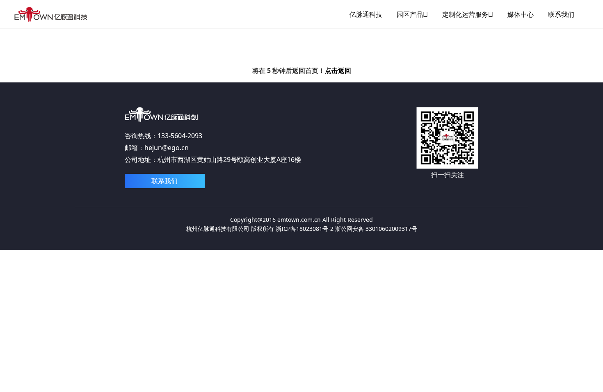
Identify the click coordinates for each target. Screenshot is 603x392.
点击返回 (338, 70)
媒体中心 (520, 14)
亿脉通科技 (365, 14)
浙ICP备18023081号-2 (304, 228)
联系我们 (561, 14)
